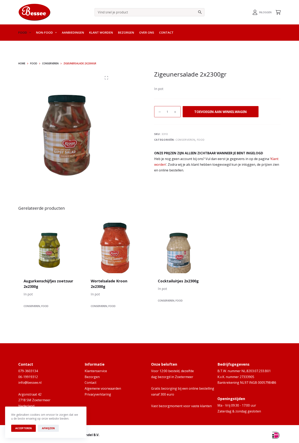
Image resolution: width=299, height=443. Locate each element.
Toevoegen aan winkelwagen (220, 112)
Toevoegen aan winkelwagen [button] (49, 317)
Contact (166, 32)
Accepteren (23, 428)
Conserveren (185, 139)
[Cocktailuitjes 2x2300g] (183, 248)
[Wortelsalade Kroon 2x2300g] (116, 248)
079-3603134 (28, 371)
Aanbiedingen (73, 32)
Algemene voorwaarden (103, 388)
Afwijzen (48, 428)
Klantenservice (96, 371)
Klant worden (101, 32)
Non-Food (44, 32)
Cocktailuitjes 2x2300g (178, 281)
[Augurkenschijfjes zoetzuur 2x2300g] (49, 248)
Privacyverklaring (98, 394)
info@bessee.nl (29, 382)
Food (22, 32)
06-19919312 (28, 377)
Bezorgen (126, 32)
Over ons (146, 32)
